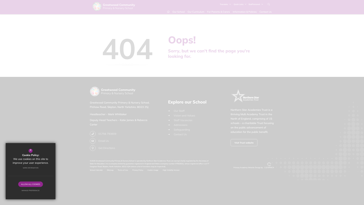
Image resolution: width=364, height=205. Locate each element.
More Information (30, 168)
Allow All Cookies (30, 184)
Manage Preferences (31, 190)
